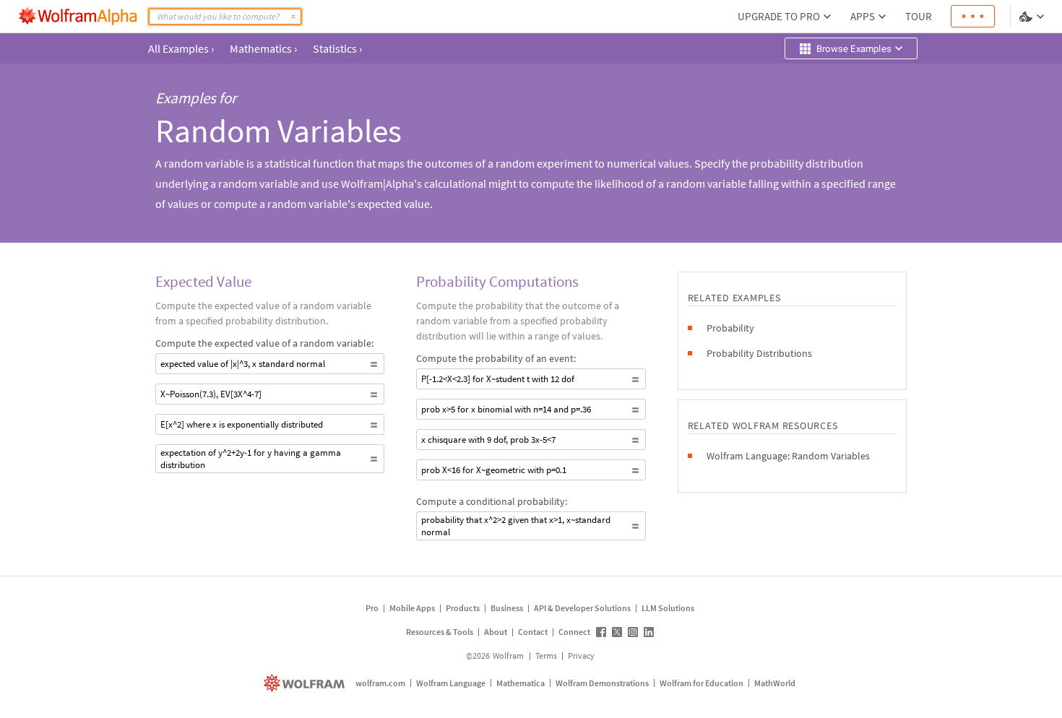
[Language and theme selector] (1033, 16)
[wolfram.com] (306, 683)
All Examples (181, 48)
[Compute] (293, 17)
